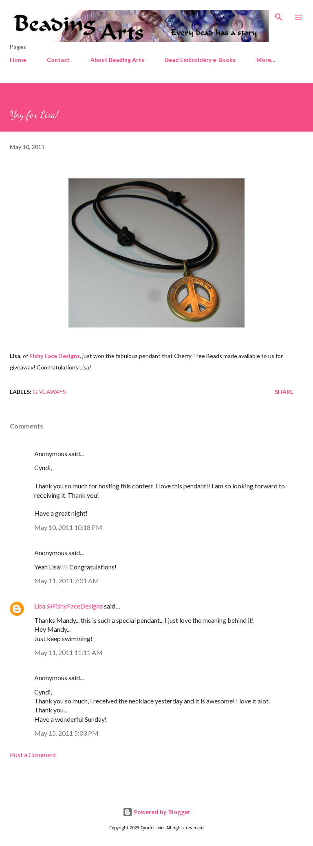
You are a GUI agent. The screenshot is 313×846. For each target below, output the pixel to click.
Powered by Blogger (161, 812)
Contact (58, 59)
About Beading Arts (117, 59)
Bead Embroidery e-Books (200, 59)
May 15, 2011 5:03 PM (66, 733)
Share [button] (284, 391)
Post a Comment (33, 754)
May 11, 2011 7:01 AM (66, 581)
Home (18, 59)
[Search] (279, 15)
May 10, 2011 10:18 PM (68, 527)
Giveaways (49, 391)
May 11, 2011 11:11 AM (68, 652)
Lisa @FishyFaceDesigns (68, 606)
